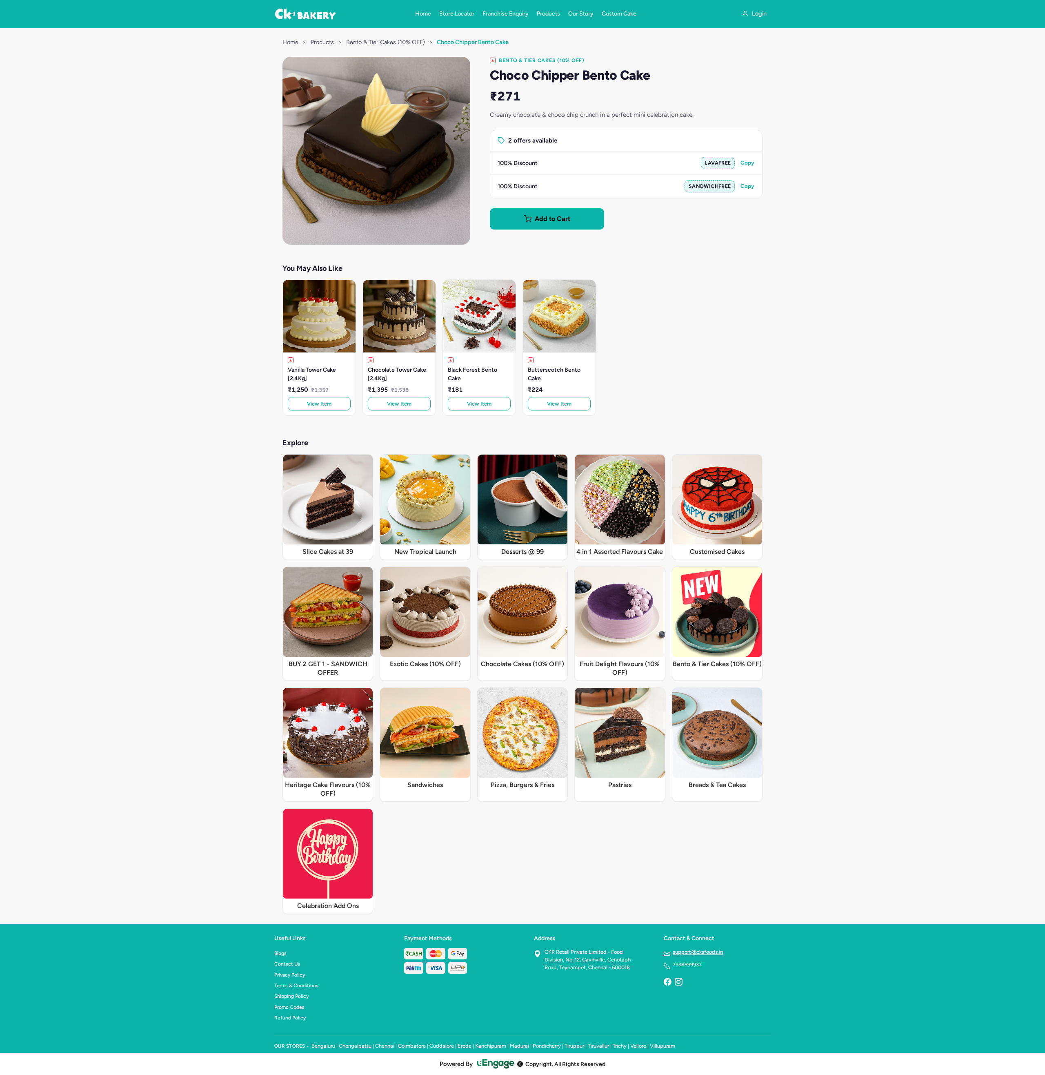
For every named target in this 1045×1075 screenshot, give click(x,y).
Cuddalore (441, 1046)
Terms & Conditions (296, 985)
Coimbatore (412, 1046)
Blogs (280, 953)
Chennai (384, 1046)
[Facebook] (667, 982)
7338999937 (687, 964)
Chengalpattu (355, 1046)
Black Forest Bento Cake (472, 374)
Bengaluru (323, 1046)
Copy (747, 163)
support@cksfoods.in (698, 952)
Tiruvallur (598, 1046)
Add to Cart (552, 219)
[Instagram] (678, 982)
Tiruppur (574, 1046)
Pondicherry (547, 1046)
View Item (319, 404)
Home (423, 13)
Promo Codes (289, 1007)
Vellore (638, 1046)
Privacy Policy (289, 975)
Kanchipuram (490, 1046)
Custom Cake (619, 13)
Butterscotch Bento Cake (554, 374)
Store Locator (456, 13)
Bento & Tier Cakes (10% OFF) (385, 42)
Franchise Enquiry (505, 13)
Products (548, 13)
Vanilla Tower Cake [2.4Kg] (312, 374)
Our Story (581, 13)
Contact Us (287, 964)
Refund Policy (290, 1018)
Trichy (620, 1046)
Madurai (519, 1046)
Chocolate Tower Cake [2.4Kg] (397, 374)
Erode (464, 1046)
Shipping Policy (291, 996)
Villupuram (662, 1046)
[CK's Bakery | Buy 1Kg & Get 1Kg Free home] (339, 14)
